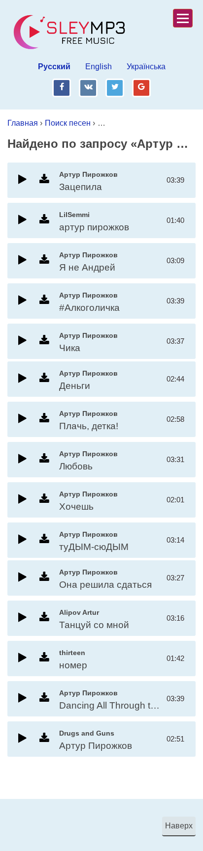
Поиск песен (68, 123)
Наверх (179, 826)
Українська (146, 66)
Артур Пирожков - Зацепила (149, 123)
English (98, 66)
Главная (22, 123)
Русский (54, 66)
